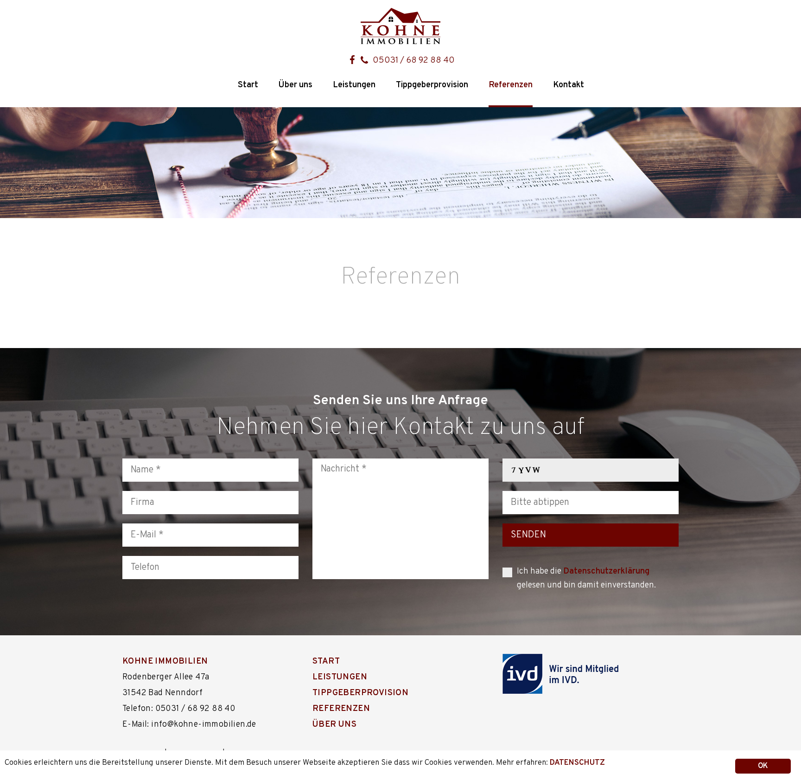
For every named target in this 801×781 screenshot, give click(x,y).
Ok (763, 766)
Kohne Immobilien (165, 661)
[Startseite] (400, 26)
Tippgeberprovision (432, 85)
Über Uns (334, 724)
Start (248, 85)
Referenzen (511, 85)
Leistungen (354, 85)
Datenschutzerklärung (606, 571)
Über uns (295, 85)
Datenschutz (577, 763)
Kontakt (568, 85)
